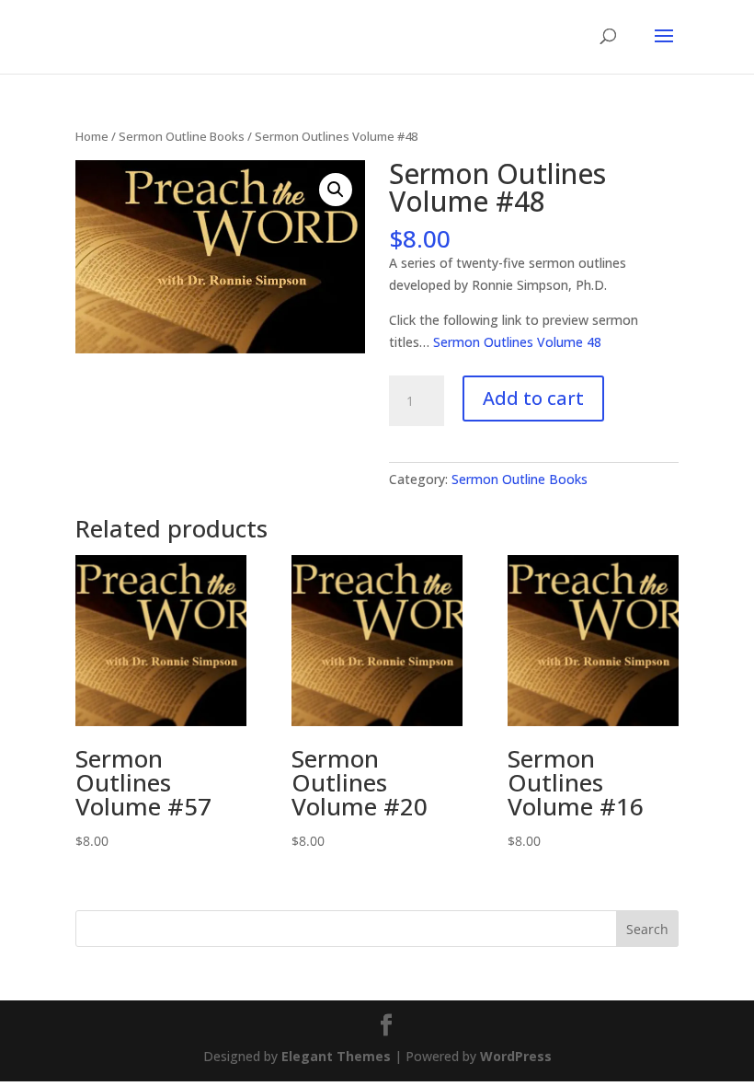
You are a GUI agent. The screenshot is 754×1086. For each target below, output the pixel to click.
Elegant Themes (336, 1056)
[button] (335, 189)
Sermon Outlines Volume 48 (517, 342)
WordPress (516, 1056)
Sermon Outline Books (182, 136)
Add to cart (533, 398)
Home (92, 136)
